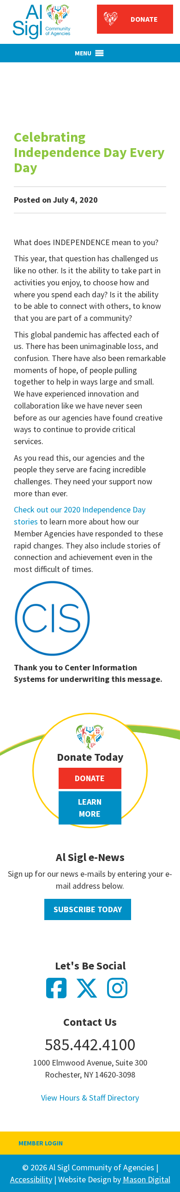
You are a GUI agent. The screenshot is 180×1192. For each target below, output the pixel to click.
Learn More (90, 807)
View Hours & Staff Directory (90, 1097)
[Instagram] (120, 993)
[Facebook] (60, 993)
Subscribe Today (88, 909)
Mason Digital (146, 1179)
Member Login (40, 1143)
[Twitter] (91, 993)
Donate (144, 19)
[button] (83, 53)
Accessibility (31, 1179)
